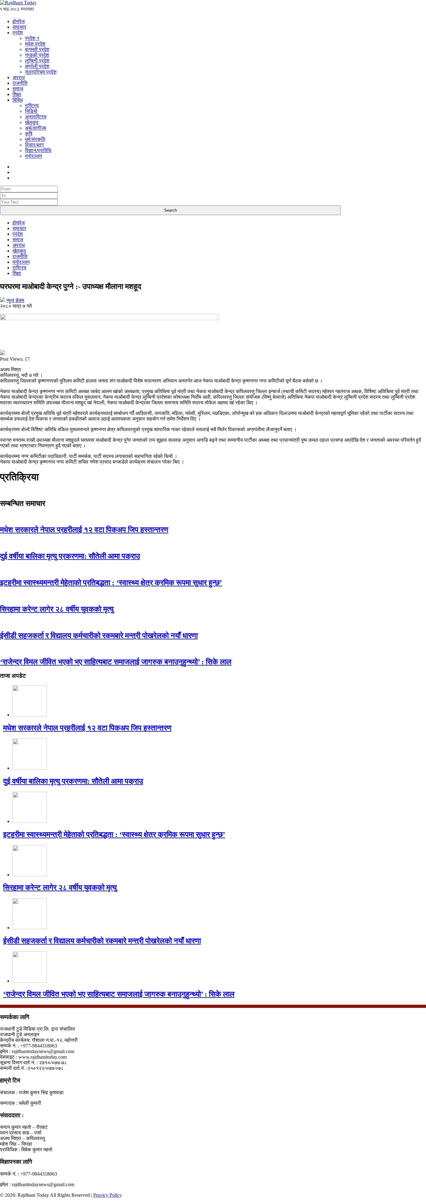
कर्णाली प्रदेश (37, 66)
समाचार (19, 27)
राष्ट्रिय (32, 105)
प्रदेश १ (32, 38)
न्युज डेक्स (15, 300)
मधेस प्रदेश (35, 43)
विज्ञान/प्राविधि (38, 150)
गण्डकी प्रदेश (37, 55)
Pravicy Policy (107, 1195)
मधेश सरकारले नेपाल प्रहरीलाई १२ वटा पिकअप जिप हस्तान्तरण (84, 530)
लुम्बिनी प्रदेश (37, 60)
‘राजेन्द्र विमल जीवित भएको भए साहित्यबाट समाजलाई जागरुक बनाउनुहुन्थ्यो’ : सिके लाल (115, 662)
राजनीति (19, 83)
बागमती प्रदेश (37, 49)
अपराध (18, 77)
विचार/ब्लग (34, 144)
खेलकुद (31, 122)
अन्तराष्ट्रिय (35, 116)
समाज (17, 88)
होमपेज (18, 21)
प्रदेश (17, 32)
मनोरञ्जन (33, 156)
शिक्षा (16, 94)
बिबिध (17, 100)
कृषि (28, 133)
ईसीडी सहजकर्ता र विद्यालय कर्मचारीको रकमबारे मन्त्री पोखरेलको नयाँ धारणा (99, 636)
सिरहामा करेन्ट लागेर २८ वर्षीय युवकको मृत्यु (57, 609)
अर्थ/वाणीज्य (35, 128)
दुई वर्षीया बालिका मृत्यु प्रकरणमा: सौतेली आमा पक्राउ (70, 556)
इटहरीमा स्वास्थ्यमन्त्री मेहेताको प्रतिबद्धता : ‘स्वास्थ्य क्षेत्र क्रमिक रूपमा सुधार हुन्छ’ (111, 583)
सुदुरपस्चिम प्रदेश (40, 72)
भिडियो (31, 111)
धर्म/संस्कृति (35, 139)
